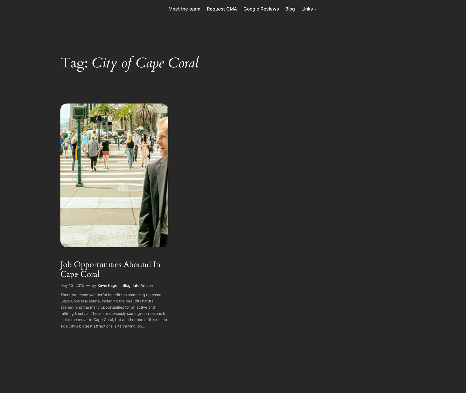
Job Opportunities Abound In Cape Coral (110, 269)
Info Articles (143, 285)
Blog (127, 285)
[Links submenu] (315, 9)
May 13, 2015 (72, 285)
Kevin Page (107, 285)
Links (307, 9)
